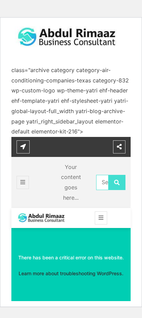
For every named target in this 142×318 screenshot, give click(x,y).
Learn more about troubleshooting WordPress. (71, 273)
